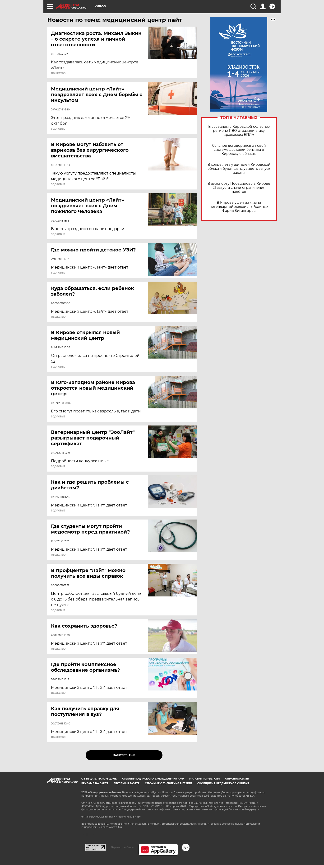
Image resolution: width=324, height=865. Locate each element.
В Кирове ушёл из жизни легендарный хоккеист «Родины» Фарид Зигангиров (239, 207)
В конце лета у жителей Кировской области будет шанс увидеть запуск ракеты (239, 169)
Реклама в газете (126, 783)
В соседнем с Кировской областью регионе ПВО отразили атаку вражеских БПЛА (239, 131)
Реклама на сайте (94, 783)
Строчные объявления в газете (168, 783)
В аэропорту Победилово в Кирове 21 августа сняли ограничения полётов (239, 188)
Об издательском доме (99, 778)
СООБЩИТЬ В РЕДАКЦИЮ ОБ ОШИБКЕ (223, 783)
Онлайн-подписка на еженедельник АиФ (153, 778)
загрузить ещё (124, 755)
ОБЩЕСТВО (58, 73)
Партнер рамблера (122, 847)
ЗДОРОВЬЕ (58, 129)
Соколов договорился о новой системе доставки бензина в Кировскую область (239, 150)
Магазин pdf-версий (204, 778)
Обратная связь (237, 778)
